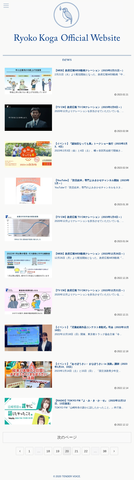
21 (76, 451)
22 (86, 451)
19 (57, 451)
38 (104, 451)
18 (48, 451)
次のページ (67, 437)
